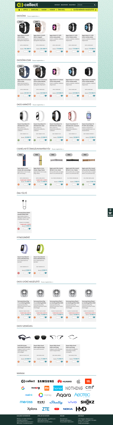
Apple (25, 10)
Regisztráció (72, 4)
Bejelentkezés (64, 4)
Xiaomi (44, 10)
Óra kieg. (61, 10)
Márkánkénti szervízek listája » (45, 422)
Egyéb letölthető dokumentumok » (25, 422)
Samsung (34, 10)
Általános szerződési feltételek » (25, 419)
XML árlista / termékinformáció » (25, 423)
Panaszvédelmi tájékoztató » (67, 422)
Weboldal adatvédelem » (66, 420)
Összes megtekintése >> (33, 16)
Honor (52, 10)
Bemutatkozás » (64, 419)
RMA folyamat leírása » (43, 420)
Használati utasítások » (22, 420)
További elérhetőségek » (84, 423)
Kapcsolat (57, 4)
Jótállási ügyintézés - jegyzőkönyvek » (47, 419)
